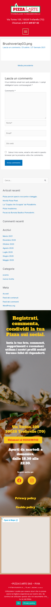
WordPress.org (9, 306)
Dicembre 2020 (9, 240)
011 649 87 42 (31, 23)
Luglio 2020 (8, 252)
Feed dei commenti (11, 302)
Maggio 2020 (8, 260)
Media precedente (25, 65)
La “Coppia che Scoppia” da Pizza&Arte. (19, 204)
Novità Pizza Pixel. (10, 201)
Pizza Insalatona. (10, 208)
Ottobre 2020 (8, 244)
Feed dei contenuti (10, 298)
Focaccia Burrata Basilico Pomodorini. (19, 213)
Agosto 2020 (8, 248)
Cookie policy (25, 507)
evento (6, 275)
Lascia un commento (11, 47)
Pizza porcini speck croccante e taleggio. (20, 197)
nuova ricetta (8, 279)
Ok (18, 603)
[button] (25, 32)
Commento (10, 91)
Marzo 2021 (8, 236)
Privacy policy (25, 498)
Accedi (5, 294)
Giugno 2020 (8, 256)
